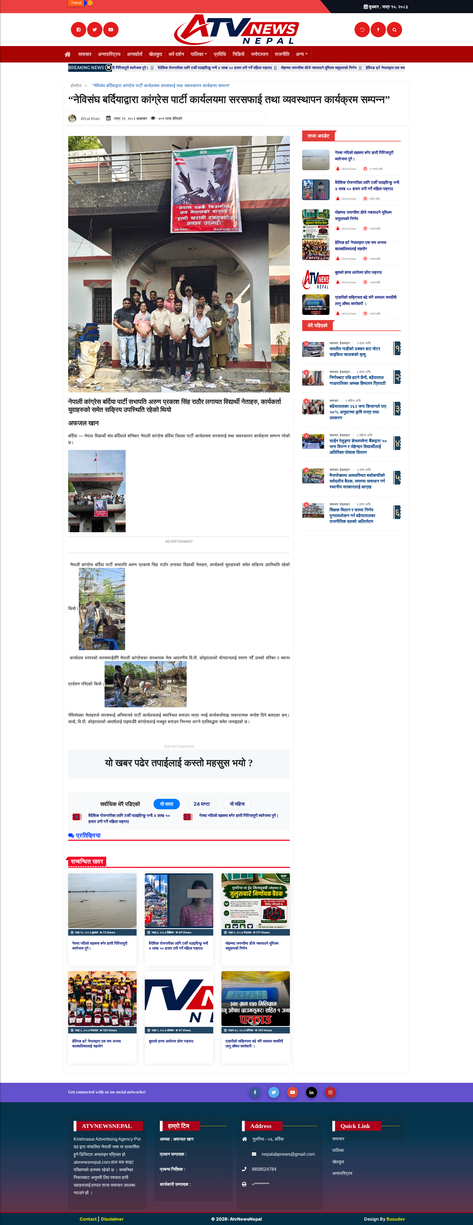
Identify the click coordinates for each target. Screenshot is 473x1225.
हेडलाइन (345, 343)
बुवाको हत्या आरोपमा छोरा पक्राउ (171, 1041)
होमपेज (77, 85)
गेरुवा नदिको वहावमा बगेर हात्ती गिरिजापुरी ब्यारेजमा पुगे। (239, 815)
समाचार (84, 54)
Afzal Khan (90, 118)
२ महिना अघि (364, 435)
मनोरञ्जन (259, 54)
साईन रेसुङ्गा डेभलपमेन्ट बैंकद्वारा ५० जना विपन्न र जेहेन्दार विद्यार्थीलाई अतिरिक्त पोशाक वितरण (358, 446)
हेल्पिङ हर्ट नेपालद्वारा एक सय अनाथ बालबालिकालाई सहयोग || (353, 67)
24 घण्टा (202, 804)
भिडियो (238, 54)
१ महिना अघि (353, 400)
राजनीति (282, 54)
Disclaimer (112, 1219)
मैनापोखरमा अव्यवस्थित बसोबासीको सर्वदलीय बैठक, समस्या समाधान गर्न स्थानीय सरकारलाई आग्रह (357, 481)
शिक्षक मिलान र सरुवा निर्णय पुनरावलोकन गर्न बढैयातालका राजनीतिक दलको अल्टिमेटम (352, 516)
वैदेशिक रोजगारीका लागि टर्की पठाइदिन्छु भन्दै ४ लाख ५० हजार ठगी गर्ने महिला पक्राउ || (162, 67)
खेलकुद (155, 54)
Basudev (396, 1219)
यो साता (166, 804)
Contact (89, 1219)
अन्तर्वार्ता (134, 54)
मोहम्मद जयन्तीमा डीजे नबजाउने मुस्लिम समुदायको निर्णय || (266, 67)
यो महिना (237, 804)
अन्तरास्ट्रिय (109, 54)
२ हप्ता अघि (364, 343)
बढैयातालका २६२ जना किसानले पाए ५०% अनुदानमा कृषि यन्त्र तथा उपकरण (358, 412)
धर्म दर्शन (176, 54)
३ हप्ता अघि (364, 372)
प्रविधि (220, 54)
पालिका (197, 54)
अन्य (300, 54)
